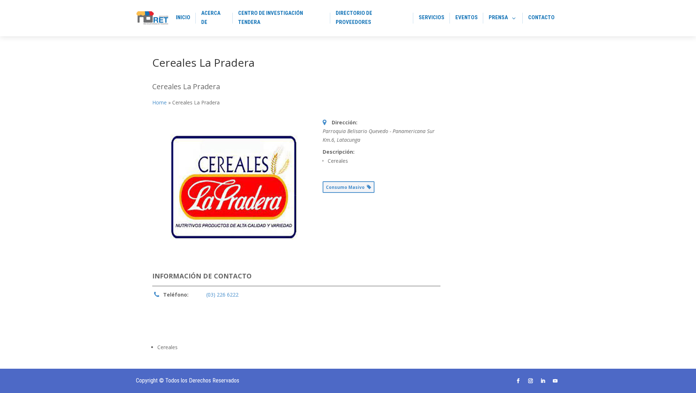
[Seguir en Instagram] (530, 381)
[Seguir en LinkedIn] (543, 381)
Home (159, 102)
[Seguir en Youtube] (555, 381)
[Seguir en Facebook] (518, 381)
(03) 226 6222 (222, 294)
